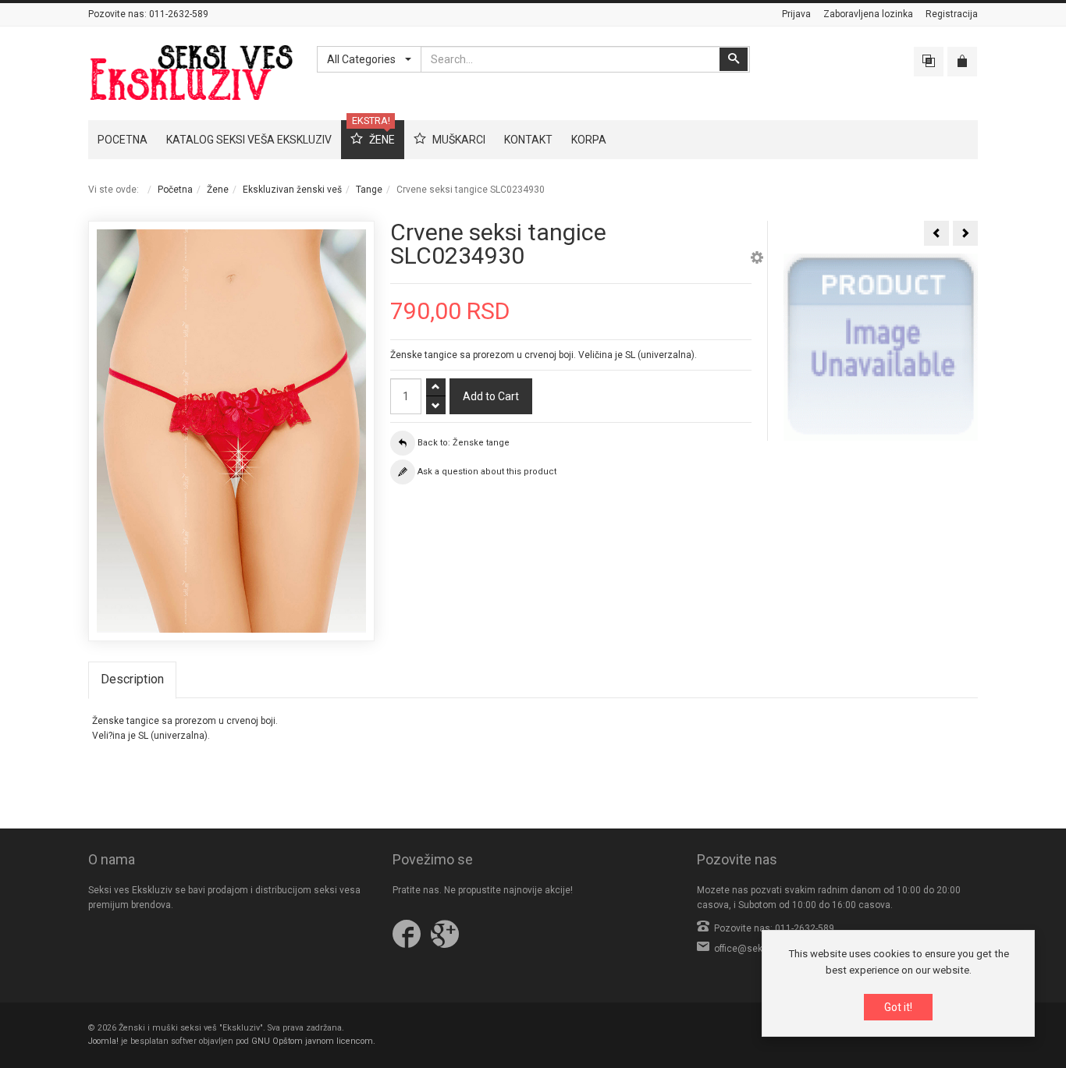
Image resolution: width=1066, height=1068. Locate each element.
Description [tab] (132, 679)
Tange (369, 189)
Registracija (952, 14)
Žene (218, 189)
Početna (175, 189)
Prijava (796, 14)
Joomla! (103, 1041)
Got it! (898, 1007)
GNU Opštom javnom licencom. (313, 1041)
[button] (757, 259)
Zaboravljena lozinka (868, 14)
